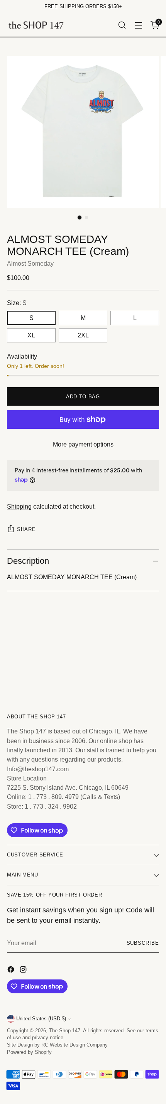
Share (26, 529)
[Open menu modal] (138, 25)
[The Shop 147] (36, 25)
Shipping (19, 506)
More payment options (83, 444)
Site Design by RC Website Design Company (57, 1045)
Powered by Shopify (29, 1052)
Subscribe (143, 943)
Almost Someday (30, 263)
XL (31, 335)
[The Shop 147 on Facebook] (11, 971)
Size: (17, 302)
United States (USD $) (41, 1018)
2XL (83, 335)
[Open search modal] (122, 25)
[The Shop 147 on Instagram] (24, 971)
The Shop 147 (64, 1030)
